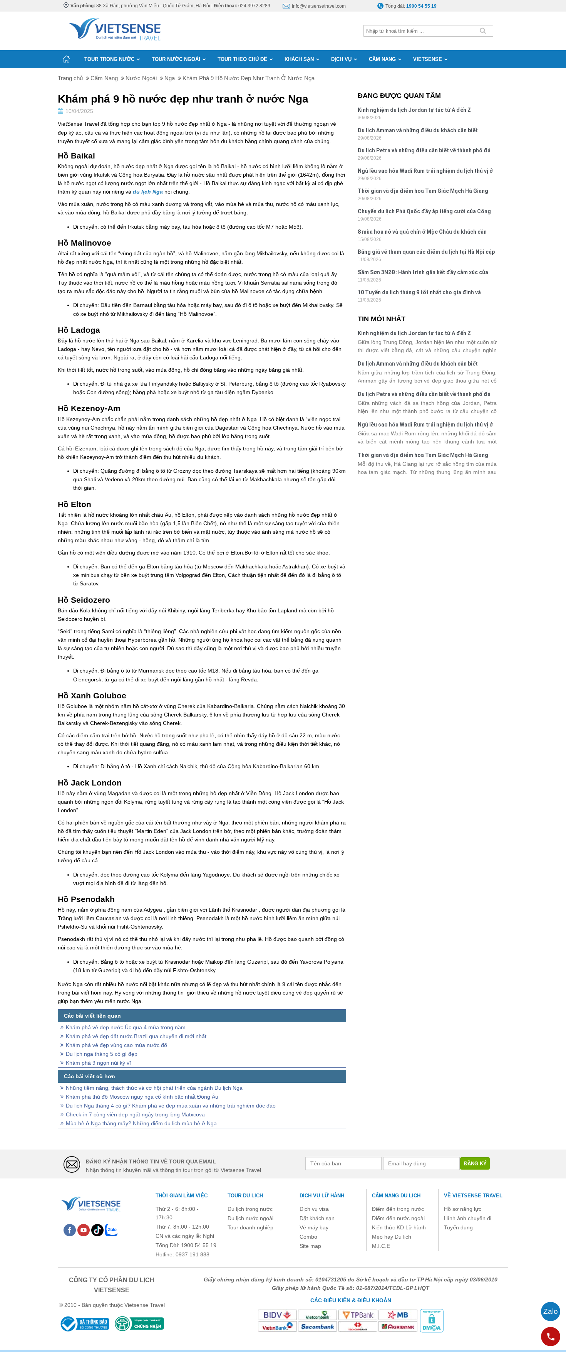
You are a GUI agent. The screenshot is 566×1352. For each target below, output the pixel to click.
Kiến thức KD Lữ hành (399, 1227)
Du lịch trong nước (250, 1209)
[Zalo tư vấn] (550, 1311)
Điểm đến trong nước (398, 1209)
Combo (308, 1237)
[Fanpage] (70, 1230)
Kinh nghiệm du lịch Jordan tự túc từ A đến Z (414, 110)
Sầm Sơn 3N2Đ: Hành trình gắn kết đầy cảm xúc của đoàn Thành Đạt (423, 273)
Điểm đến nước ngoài (398, 1218)
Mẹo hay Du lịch (391, 1237)
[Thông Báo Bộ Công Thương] (84, 1323)
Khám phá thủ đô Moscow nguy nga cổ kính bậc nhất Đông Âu (142, 1097)
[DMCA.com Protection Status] (432, 1320)
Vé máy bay (314, 1227)
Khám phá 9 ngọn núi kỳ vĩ (98, 1063)
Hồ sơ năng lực (462, 1209)
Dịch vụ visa (314, 1209)
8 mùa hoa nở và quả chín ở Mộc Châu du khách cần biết (422, 233)
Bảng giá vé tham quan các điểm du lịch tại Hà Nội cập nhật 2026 (426, 253)
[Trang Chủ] (114, 27)
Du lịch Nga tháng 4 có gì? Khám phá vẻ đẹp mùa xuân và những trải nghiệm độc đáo (171, 1106)
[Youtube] (83, 1230)
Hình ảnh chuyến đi (467, 1218)
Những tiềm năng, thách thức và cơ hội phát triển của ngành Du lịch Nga (154, 1088)
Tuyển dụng (458, 1227)
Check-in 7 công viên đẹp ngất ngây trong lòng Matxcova (135, 1114)
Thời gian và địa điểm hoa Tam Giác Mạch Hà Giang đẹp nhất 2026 (423, 192)
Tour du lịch (245, 1196)
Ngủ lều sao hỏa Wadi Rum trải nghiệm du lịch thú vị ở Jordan (425, 172)
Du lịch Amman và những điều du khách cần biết (418, 130)
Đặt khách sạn (317, 1218)
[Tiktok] (97, 1230)
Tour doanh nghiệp (250, 1227)
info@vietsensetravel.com (319, 6)
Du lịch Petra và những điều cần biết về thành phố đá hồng (424, 151)
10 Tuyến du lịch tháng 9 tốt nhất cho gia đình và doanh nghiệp (419, 293)
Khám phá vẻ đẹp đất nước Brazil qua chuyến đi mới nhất (136, 1036)
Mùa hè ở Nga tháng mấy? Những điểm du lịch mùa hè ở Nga (141, 1123)
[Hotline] (550, 1336)
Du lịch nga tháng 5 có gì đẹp (101, 1054)
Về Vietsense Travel (473, 1196)
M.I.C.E (381, 1246)
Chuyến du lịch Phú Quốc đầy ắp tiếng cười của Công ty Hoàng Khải (424, 212)
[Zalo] (111, 1230)
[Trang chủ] (66, 59)
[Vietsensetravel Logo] (90, 1203)
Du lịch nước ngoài (250, 1218)
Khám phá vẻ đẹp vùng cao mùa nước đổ (116, 1045)
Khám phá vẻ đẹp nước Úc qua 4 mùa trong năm (126, 1027)
